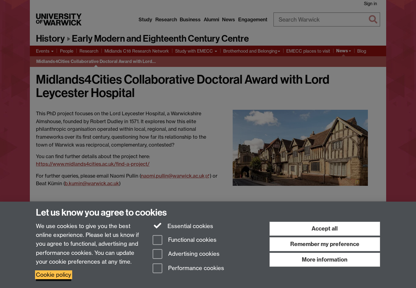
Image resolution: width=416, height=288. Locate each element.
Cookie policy (53, 274)
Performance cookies (195, 268)
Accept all (325, 228)
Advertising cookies (193, 254)
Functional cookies (192, 239)
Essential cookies (189, 226)
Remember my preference (324, 244)
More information (324, 259)
